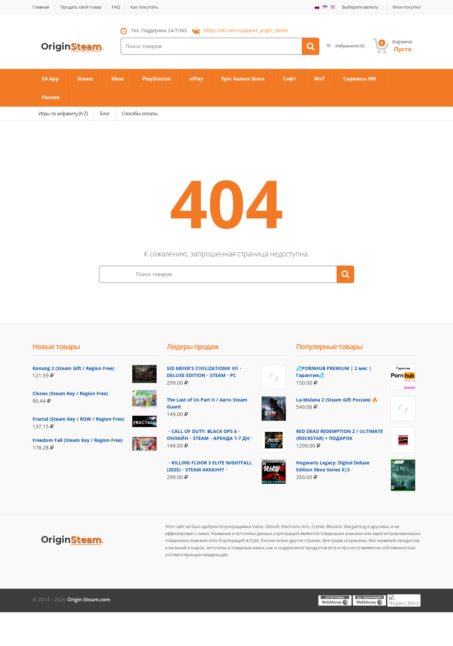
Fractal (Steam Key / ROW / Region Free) (78, 419)
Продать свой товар (80, 7)
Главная (40, 7)
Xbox (117, 78)
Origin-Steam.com (88, 599)
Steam (85, 78)
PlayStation (156, 78)
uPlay (196, 78)
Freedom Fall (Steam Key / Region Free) (77, 440)
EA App (50, 78)
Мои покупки (407, 7)
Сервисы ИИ (359, 78)
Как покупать (144, 7)
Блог (104, 113)
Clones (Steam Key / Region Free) (70, 393)
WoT (319, 78)
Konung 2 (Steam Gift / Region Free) (73, 368)
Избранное (349, 46)
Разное (51, 97)
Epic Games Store (243, 78)
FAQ (116, 7)
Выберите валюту (360, 7)
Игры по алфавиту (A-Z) (63, 113)
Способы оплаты (140, 113)
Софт (289, 78)
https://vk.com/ (246, 30)
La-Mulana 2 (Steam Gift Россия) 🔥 (337, 400)
